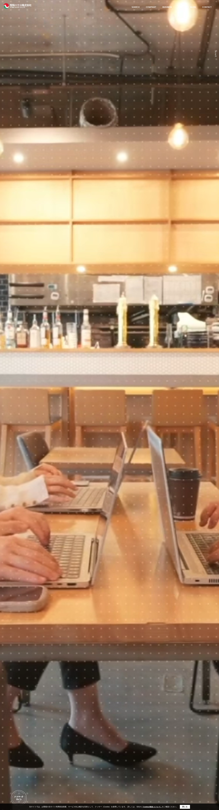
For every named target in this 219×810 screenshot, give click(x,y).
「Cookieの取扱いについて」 (152, 807)
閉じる (185, 807)
